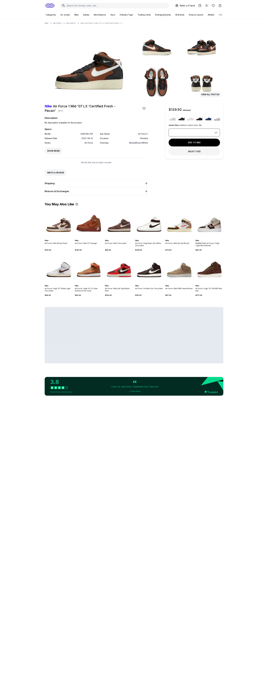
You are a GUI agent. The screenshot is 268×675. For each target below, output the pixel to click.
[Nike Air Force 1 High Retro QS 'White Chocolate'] (149, 223)
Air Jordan (65, 15)
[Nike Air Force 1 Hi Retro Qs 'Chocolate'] (149, 268)
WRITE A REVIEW (55, 172)
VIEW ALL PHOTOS (210, 94)
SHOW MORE (53, 151)
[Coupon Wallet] (200, 5)
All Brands (179, 15)
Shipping (50, 183)
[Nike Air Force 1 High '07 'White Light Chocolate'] (59, 268)
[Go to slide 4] (89, 283)
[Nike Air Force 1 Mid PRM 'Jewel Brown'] (179, 268)
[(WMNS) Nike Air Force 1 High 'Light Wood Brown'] (209, 223)
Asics (112, 15)
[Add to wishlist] (144, 108)
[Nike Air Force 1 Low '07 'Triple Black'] (199, 118)
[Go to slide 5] (60, 283)
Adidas (86, 15)
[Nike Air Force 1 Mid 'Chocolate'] (119, 223)
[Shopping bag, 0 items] (220, 5)
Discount (223, 15)
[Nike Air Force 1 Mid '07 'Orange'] (89, 223)
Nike (76, 15)
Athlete (211, 15)
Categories (51, 15)
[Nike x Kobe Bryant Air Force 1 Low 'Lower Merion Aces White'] (217, 118)
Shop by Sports (196, 15)
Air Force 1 (71, 23)
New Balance (100, 15)
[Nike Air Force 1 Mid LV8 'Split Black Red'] (119, 268)
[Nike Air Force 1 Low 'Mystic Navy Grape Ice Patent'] (208, 118)
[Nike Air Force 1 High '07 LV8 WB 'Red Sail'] (209, 268)
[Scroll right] (220, 14)
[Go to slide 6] (61, 283)
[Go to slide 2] (117, 283)
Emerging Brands (163, 15)
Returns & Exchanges (57, 191)
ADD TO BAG (194, 142)
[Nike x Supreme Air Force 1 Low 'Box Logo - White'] (190, 118)
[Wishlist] (213, 5)
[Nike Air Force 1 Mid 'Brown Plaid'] (59, 223)
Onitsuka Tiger (126, 15)
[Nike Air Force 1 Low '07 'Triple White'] (172, 118)
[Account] (206, 5)
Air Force (57, 23)
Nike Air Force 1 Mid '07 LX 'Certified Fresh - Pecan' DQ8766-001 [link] (102, 23)
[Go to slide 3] (118, 283)
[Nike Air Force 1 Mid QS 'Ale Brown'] (179, 223)
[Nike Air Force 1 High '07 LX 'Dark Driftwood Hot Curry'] (89, 268)
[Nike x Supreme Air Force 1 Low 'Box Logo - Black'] (181, 118)
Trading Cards (144, 15)
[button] (76, 204)
